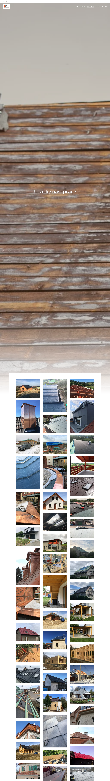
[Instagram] (4, 1)
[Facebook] (6, 1)
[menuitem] (77, 7)
